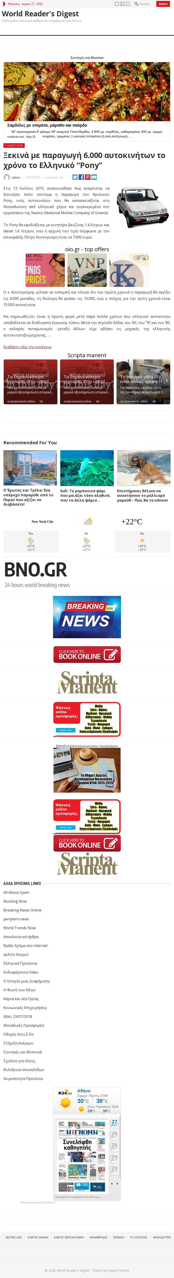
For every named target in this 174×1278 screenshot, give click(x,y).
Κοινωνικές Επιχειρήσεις (25, 1007)
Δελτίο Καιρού (16, 954)
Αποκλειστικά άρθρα (21, 936)
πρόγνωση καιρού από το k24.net (37, 1202)
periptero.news (16, 918)
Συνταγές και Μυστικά (22, 1052)
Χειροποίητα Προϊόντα (23, 1078)
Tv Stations (138, 1237)
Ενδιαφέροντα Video (20, 972)
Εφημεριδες (99, 1237)
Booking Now (15, 901)
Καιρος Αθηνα (38, 1237)
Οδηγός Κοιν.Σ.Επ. (18, 1034)
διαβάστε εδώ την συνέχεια (27, 346)
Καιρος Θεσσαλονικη (69, 1237)
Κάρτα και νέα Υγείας (21, 998)
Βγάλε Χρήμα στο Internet (25, 945)
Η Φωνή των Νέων (19, 989)
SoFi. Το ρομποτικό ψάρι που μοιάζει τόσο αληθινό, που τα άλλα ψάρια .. (85, 495)
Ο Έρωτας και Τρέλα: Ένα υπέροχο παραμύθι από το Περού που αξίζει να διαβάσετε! (28, 497)
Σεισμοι (118, 1237)
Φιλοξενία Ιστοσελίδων (23, 1069)
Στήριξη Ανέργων (18, 1043)
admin (16, 177)
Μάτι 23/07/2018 (17, 1016)
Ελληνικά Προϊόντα (20, 963)
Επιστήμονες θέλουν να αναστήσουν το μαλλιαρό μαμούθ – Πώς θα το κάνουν (142, 495)
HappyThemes (118, 1270)
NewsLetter (162, 1237)
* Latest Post (14, 145)
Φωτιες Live (14, 1237)
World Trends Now (19, 927)
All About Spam (16, 892)
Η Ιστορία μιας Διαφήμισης (26, 981)
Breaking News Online (22, 910)
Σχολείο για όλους (19, 1060)
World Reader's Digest (40, 13)
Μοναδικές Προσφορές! (23, 1025)
